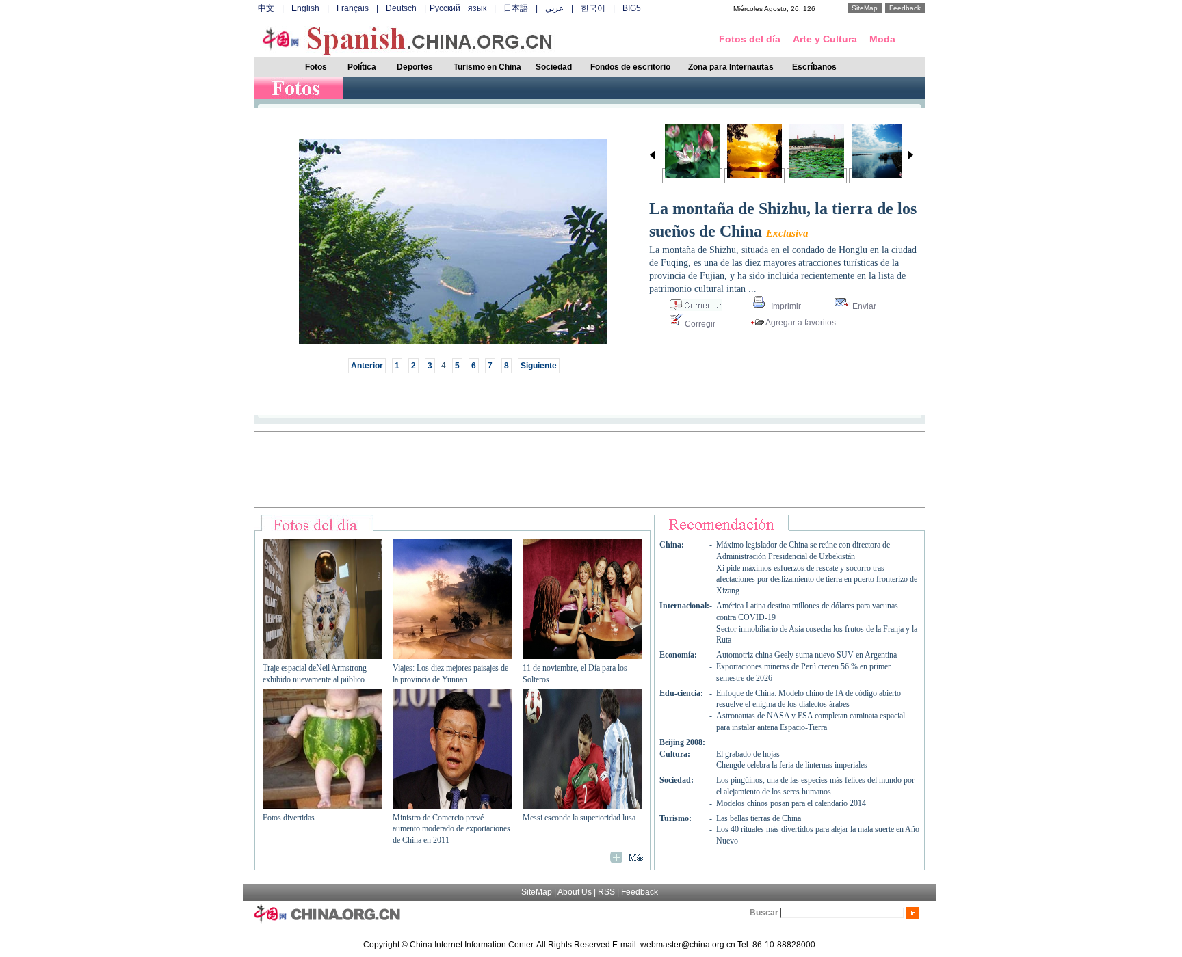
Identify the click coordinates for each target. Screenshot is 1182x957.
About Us (574, 892)
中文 (266, 8)
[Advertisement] (590, 469)
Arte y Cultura (825, 38)
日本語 (515, 8)
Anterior (367, 365)
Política (361, 67)
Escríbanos (814, 67)
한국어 (593, 8)
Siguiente (539, 365)
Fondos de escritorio (630, 67)
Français (353, 8)
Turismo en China (487, 67)
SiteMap (865, 8)
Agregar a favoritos (800, 322)
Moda (882, 38)
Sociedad (554, 67)
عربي (554, 8)
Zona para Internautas (731, 67)
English (305, 8)
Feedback (905, 8)
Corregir (699, 324)
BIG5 (631, 8)
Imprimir (785, 306)
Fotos (316, 67)
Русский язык (458, 8)
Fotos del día (749, 38)
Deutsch (401, 8)
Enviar (863, 306)
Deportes (415, 67)
